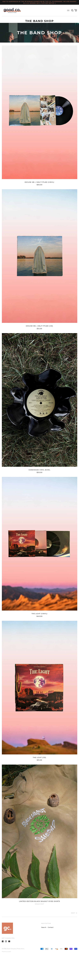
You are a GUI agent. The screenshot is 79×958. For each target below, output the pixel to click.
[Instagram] (6, 941)
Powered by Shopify (6, 951)
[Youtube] (9, 941)
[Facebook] (3, 941)
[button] (72, 10)
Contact (50, 927)
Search (43, 927)
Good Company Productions (15, 948)
